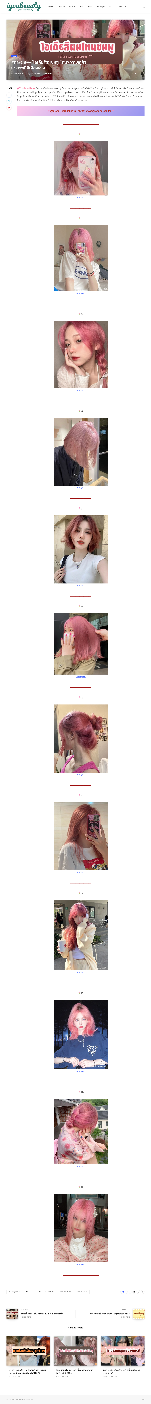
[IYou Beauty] (24, 6)
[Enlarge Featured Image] (75, 50)
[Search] (144, 7)
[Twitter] (132, 73)
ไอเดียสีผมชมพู (82, 1292)
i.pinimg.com (81, 197)
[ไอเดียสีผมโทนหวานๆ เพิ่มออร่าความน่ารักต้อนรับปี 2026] (75, 1350)
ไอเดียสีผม (30, 1292)
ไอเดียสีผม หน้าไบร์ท (46, 1292)
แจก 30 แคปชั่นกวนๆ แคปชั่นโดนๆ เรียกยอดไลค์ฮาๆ (110, 1314)
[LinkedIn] (135, 73)
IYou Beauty (19, 74)
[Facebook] (128, 73)
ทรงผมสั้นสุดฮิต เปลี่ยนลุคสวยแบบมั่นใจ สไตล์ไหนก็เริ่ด (42, 1314)
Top (143, 1399)
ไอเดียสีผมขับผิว (65, 1292)
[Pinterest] (138, 73)
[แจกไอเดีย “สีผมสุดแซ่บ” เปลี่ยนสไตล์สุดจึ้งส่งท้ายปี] (123, 1350)
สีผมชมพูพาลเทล (15, 1292)
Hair (14, 56)
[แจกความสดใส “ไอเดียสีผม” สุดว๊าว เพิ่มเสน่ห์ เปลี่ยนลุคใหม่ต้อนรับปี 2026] (28, 1350)
